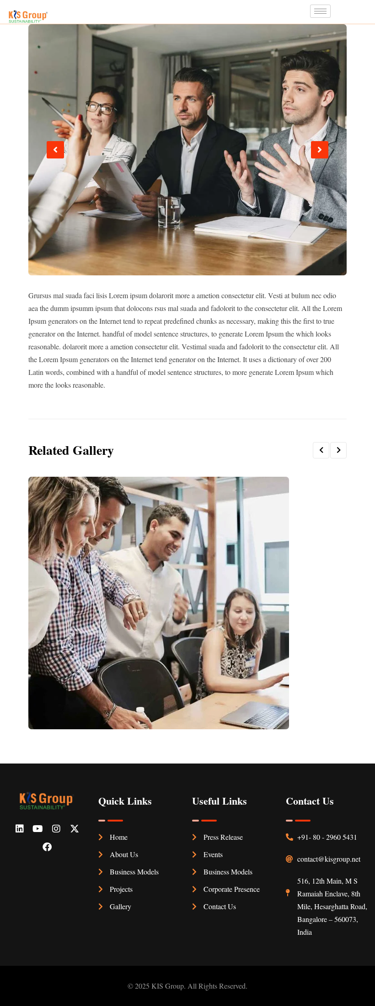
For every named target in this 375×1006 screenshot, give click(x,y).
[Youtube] (38, 829)
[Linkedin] (20, 829)
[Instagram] (56, 829)
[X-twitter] (74, 829)
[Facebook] (47, 847)
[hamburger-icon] (320, 11)
